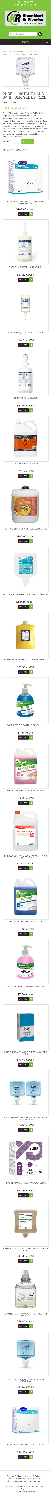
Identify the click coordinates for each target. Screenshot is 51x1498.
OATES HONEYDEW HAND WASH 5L (25, 463)
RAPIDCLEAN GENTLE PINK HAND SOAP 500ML (25, 987)
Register (28, 2)
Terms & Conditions (17, 1479)
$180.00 (25, 536)
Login (19, 2)
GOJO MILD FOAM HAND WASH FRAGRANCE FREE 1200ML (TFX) (25, 1315)
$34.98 (25, 1452)
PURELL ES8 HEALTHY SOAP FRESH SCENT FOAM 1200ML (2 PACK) (25, 1118)
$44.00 (25, 1321)
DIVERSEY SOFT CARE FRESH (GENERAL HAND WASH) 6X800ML (25, 203)
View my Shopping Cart (16, 1481)
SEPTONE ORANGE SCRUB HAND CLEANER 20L (26, 529)
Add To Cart (31, 214)
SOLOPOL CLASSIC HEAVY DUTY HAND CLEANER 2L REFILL (25, 1249)
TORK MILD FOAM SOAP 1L (25, 398)
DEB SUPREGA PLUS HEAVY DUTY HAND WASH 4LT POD (25, 660)
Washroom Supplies (17, 51)
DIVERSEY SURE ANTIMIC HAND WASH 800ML (26, 1183)
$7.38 (25, 732)
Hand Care (32, 51)
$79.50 (25, 1059)
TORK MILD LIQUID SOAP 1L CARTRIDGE (25, 332)
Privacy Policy (34, 1479)
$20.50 (25, 405)
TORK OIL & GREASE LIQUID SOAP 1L (25, 267)
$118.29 (25, 863)
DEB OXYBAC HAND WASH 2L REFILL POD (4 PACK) (25, 594)
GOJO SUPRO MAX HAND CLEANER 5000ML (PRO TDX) (25, 1053)
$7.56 (25, 994)
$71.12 (25, 470)
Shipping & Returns (33, 1476)
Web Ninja (31, 1491)
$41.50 (25, 1386)
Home (5, 51)
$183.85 (25, 209)
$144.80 (25, 601)
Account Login (35, 1481)
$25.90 (25, 928)
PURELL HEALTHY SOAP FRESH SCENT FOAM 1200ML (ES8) (26, 1380)
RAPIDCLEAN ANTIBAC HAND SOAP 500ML (25, 725)
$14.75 (25, 340)
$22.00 (25, 797)
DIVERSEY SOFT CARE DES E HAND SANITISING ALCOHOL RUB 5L (25, 857)
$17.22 (25, 274)
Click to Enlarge (25, 88)
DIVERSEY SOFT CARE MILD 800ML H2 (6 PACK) (25, 1445)
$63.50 (25, 667)
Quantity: (7, 141)
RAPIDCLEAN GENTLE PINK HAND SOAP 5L (25, 790)
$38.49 (25, 1255)
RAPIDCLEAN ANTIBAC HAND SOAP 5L (25, 921)
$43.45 (25, 1190)
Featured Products (14, 1476)
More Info (23, 214)
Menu (25, 41)
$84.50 (25, 1125)
